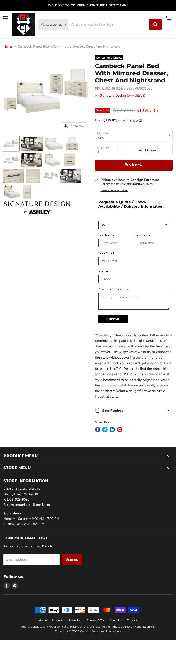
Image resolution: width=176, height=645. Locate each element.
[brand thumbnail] (37, 208)
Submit (113, 319)
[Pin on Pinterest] (119, 429)
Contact (132, 620)
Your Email (106, 253)
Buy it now (134, 164)
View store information (114, 190)
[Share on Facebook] (97, 429)
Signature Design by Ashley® (122, 95)
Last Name (143, 235)
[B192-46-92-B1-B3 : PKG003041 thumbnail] (11, 159)
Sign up (72, 559)
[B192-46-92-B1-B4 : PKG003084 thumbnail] (50, 176)
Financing (75, 620)
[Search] (155, 24)
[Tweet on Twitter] (105, 429)
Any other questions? (113, 289)
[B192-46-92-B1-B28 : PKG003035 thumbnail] (11, 143)
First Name (106, 235)
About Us (115, 620)
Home (8, 47)
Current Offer (95, 620)
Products (58, 620)
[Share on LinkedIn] (112, 429)
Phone (103, 271)
